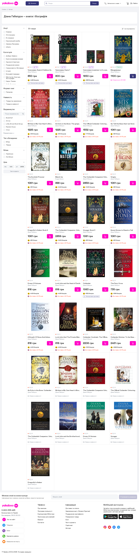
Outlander (87, 283)
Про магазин (42, 508)
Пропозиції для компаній (46, 517)
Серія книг (69, 525)
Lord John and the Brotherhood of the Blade (68, 436)
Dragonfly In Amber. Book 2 (38, 230)
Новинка (119, 67)
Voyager (114, 436)
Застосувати (14, 171)
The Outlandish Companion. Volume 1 (68, 230)
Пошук (94, 3)
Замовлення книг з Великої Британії (78, 511)
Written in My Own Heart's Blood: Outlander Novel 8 (68, 390)
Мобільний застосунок (113, 505)
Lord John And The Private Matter (68, 337)
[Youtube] (109, 527)
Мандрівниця (116, 70)
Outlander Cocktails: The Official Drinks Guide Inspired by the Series (95, 337)
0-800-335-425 (8, 510)
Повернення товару (72, 517)
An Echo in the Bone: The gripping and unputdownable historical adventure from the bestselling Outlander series (68, 124)
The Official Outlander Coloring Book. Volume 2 (95, 124)
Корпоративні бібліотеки (46, 514)
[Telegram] (118, 527)
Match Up (59, 177)
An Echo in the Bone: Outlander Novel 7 (40, 390)
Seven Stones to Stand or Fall (122, 230)
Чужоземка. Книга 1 (62, 70)
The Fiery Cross (117, 283)
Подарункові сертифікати (74, 514)
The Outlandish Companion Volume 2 (95, 177)
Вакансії (40, 519)
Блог (67, 519)
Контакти (41, 522)
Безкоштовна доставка (37, 83)
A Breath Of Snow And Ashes (39, 337)
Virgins (113, 177)
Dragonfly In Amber (35, 482)
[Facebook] (114, 527)
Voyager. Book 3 (89, 230)
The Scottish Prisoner (36, 177)
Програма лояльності (45, 511)
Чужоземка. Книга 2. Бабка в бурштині (40, 70)
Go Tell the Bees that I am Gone (122, 124)
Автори (11, 9)
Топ (36, 67)
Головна (4, 9)
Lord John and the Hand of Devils (67, 283)
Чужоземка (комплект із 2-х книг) (95, 70)
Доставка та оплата (72, 508)
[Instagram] (104, 527)
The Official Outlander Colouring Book (123, 390)
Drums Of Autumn (34, 283)
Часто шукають (71, 522)
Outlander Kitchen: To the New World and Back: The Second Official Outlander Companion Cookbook (123, 337)
